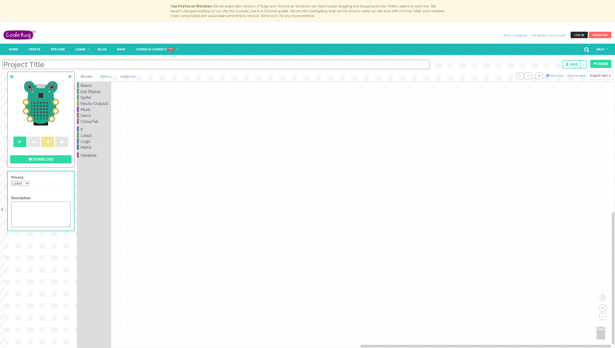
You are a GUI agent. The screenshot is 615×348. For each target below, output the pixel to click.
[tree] (94, 120)
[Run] (19, 142)
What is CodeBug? (515, 35)
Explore (58, 49)
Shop (121, 49)
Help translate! (577, 75)
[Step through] (47, 142)
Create (34, 49)
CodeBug (20, 34)
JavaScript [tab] (127, 76)
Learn (80, 49)
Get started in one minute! (548, 35)
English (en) (599, 76)
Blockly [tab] (86, 76)
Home (13, 49)
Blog (102, 49)
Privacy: (18, 177)
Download (42, 159)
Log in (579, 35)
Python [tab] (106, 76)
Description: (21, 198)
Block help (556, 75)
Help (600, 49)
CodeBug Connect (154, 49)
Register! (600, 35)
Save (573, 64)
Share (603, 64)
